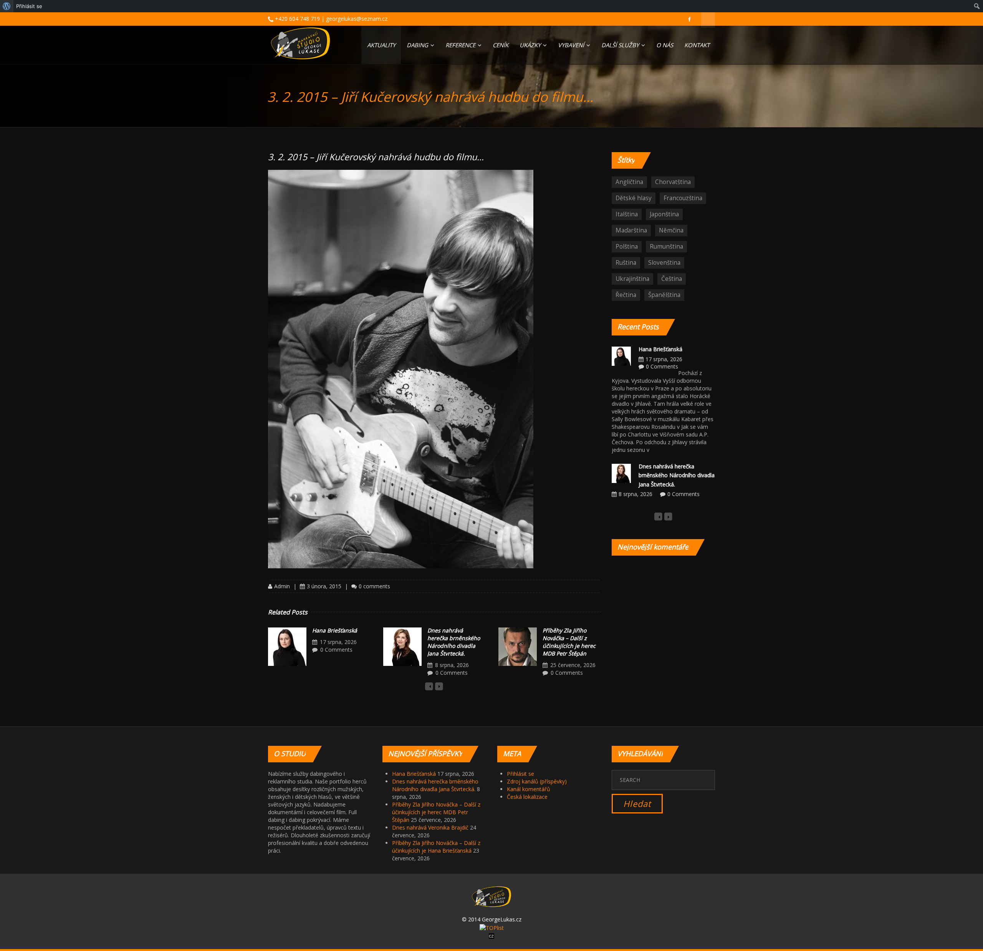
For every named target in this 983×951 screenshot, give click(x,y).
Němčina (671, 230)
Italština (627, 214)
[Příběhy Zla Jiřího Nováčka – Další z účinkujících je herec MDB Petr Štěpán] (517, 646)
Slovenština (664, 263)
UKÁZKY (531, 45)
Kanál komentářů (528, 789)
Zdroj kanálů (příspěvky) (537, 781)
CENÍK (500, 45)
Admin (282, 586)
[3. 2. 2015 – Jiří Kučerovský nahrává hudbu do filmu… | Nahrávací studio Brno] (300, 43)
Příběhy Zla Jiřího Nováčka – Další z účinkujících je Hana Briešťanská (436, 846)
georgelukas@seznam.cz (356, 18)
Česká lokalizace (527, 796)
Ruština (626, 263)
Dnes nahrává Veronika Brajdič (430, 827)
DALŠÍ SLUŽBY (620, 45)
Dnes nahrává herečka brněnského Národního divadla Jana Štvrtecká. (453, 642)
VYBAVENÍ (572, 45)
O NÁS (664, 45)
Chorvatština (673, 182)
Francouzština (683, 198)
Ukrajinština (632, 279)
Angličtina (629, 182)
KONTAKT (697, 45)
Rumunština (666, 246)
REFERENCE (461, 45)
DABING (418, 45)
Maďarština (631, 230)
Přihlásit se (520, 773)
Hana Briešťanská (334, 630)
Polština (627, 246)
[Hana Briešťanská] (287, 646)
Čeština (671, 279)
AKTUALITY (381, 45)
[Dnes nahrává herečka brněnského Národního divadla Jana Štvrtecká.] (402, 646)
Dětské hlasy (634, 198)
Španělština (664, 295)
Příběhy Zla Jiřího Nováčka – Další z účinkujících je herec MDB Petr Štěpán (569, 642)
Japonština (664, 214)
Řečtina (626, 295)
